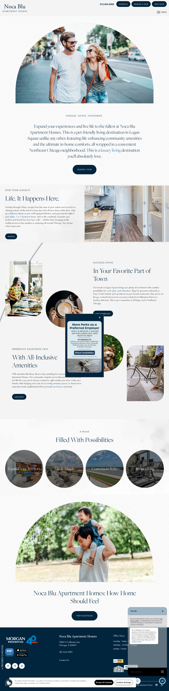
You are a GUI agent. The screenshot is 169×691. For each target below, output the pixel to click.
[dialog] (84, 345)
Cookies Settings (123, 682)
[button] (9, 682)
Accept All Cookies (104, 682)
